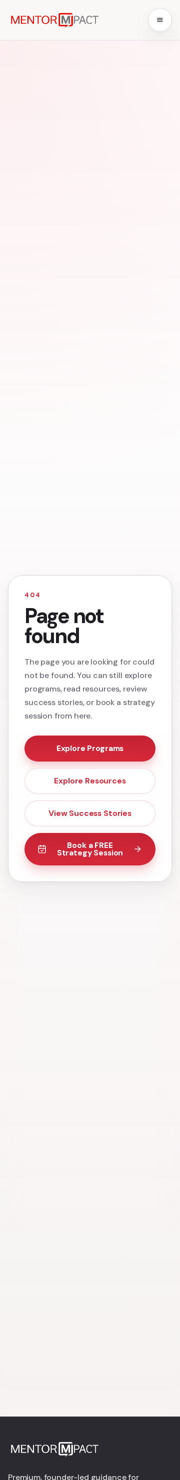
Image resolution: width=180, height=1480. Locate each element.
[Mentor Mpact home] (54, 19)
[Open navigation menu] (160, 20)
